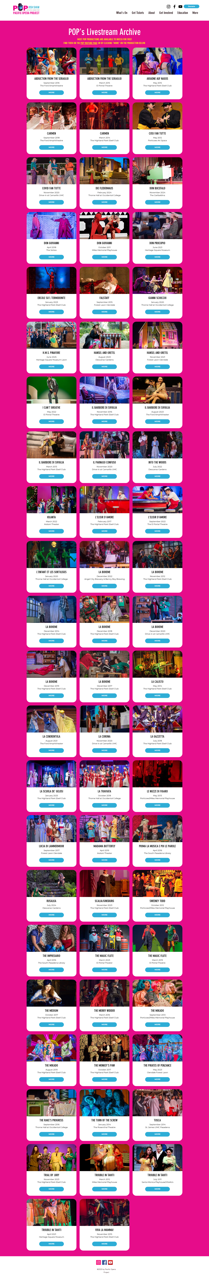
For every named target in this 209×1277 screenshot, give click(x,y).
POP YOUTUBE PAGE (89, 43)
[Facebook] (174, 6)
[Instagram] (168, 6)
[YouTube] (180, 6)
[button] (121, 12)
